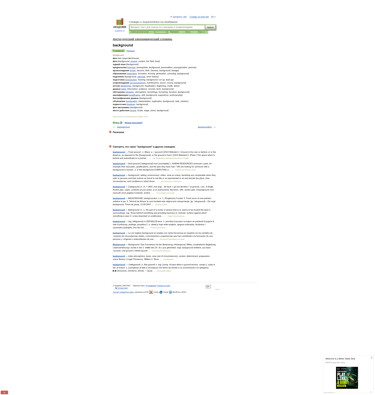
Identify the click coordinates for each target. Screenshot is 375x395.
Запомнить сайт (180, 17)
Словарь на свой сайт (199, 17)
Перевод (130, 51)
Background (119, 244)
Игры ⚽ (201, 32)
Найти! (210, 27)
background (119, 152)
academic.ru (120, 31)
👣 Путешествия (121, 288)
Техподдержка (151, 286)
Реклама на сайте (163, 286)
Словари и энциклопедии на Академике (153, 21)
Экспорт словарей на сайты (123, 292)
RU (212, 17)
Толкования (160, 32)
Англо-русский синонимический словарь (141, 32)
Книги (187, 32)
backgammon (123, 127)
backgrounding (205, 127)
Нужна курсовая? (134, 123)
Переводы (174, 32)
